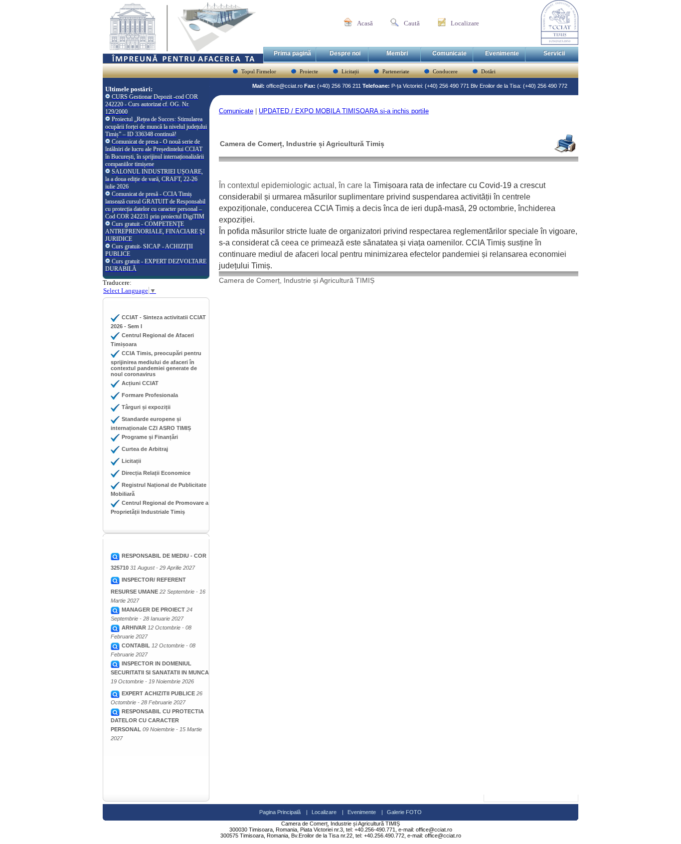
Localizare (465, 23)
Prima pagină (292, 53)
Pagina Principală (280, 812)
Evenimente (502, 53)
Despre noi (345, 53)
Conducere (445, 71)
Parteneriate (395, 71)
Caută (412, 23)
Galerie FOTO (404, 812)
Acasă (365, 23)
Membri (397, 53)
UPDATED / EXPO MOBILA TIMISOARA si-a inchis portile (344, 111)
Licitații (350, 71)
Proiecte (309, 71)
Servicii (554, 53)
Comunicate (449, 53)
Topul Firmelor (258, 71)
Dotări (488, 71)
